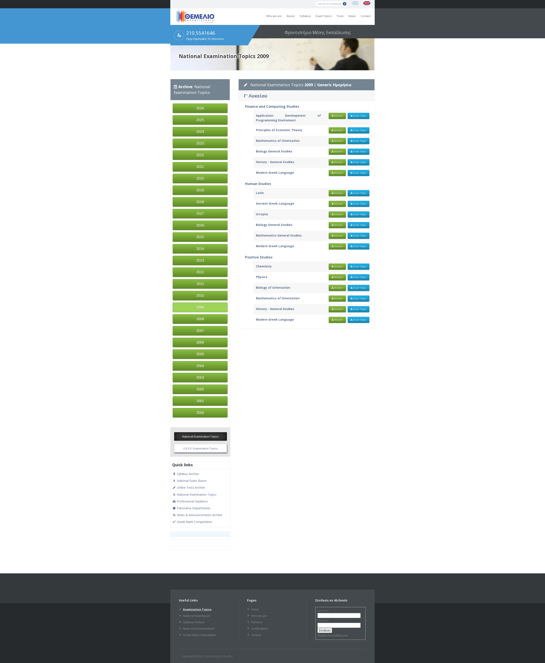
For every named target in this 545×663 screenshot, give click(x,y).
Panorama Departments (193, 508)
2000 (200, 413)
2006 (200, 342)
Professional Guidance (192, 501)
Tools (340, 16)
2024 (200, 132)
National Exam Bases (191, 481)
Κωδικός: (323, 620)
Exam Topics (324, 16)
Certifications (259, 628)
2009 (200, 307)
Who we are (274, 16)
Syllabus (305, 16)
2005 (200, 354)
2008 (200, 319)
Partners (256, 622)
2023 (200, 143)
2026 (200, 108)
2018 (200, 202)
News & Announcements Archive (199, 515)
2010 (200, 296)
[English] (366, 3)
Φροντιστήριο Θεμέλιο (218, 656)
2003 (200, 378)
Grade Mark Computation (194, 522)
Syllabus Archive (187, 474)
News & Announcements (199, 628)
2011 (200, 284)
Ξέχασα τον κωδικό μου (332, 635)
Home (255, 609)
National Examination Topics (200, 436)
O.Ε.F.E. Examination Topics (200, 448)
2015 (200, 237)
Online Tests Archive (190, 487)
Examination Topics (197, 609)
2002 (200, 389)
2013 (200, 260)
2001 (200, 401)
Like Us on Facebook (330, 3)
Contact (365, 16)
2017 (200, 214)
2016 (200, 225)
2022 (200, 155)
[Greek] (355, 3)
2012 (200, 272)
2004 (200, 366)
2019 (200, 190)
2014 (200, 249)
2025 (200, 120)
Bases (291, 16)
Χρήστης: (323, 611)
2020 (200, 179)
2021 (200, 167)
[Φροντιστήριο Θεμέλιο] (195, 21)
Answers (338, 116)
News (352, 16)
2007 (200, 331)
